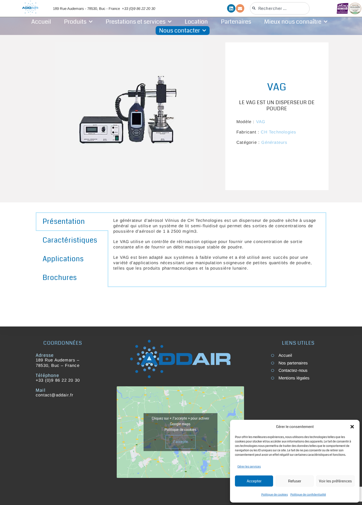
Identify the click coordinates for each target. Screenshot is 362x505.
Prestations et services (135, 21)
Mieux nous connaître (292, 21)
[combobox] (280, 8)
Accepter (254, 481)
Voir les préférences (335, 481)
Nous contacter (179, 30)
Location (196, 21)
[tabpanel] (217, 247)
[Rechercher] (321, 8)
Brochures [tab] (60, 278)
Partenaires (236, 21)
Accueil (41, 21)
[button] (352, 426)
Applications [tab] (63, 259)
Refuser (294, 481)
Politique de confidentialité (308, 495)
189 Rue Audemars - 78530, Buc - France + (104, 8)
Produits (75, 21)
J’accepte (180, 441)
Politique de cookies (274, 495)
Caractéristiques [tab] (70, 240)
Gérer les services (249, 467)
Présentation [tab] (64, 222)
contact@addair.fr (54, 395)
